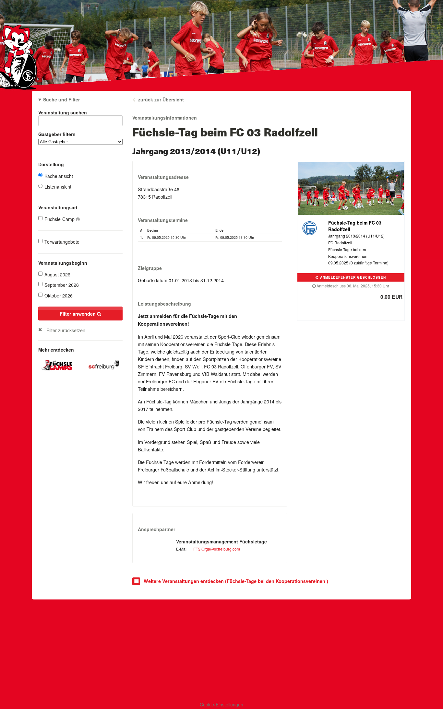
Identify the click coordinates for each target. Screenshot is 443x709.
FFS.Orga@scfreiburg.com (216, 549)
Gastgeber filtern (57, 134)
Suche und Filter (61, 99)
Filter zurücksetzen (65, 330)
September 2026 (61, 285)
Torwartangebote (61, 241)
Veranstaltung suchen (62, 112)
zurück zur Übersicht (161, 99)
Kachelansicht (58, 176)
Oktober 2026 (58, 295)
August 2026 (57, 274)
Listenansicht (57, 186)
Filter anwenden (78, 313)
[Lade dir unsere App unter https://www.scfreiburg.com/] (104, 363)
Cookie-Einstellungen (221, 704)
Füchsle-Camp (60, 219)
